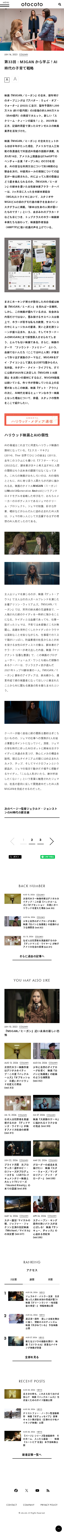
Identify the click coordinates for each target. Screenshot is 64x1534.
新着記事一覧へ (32, 1455)
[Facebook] (16, 1490)
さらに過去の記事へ (32, 956)
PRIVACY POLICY (49, 1504)
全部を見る (32, 1357)
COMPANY (28, 1504)
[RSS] (48, 1490)
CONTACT (11, 1504)
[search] (59, 4)
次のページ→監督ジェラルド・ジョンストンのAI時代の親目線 (30, 811)
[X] (26, 1490)
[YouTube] (37, 1490)
